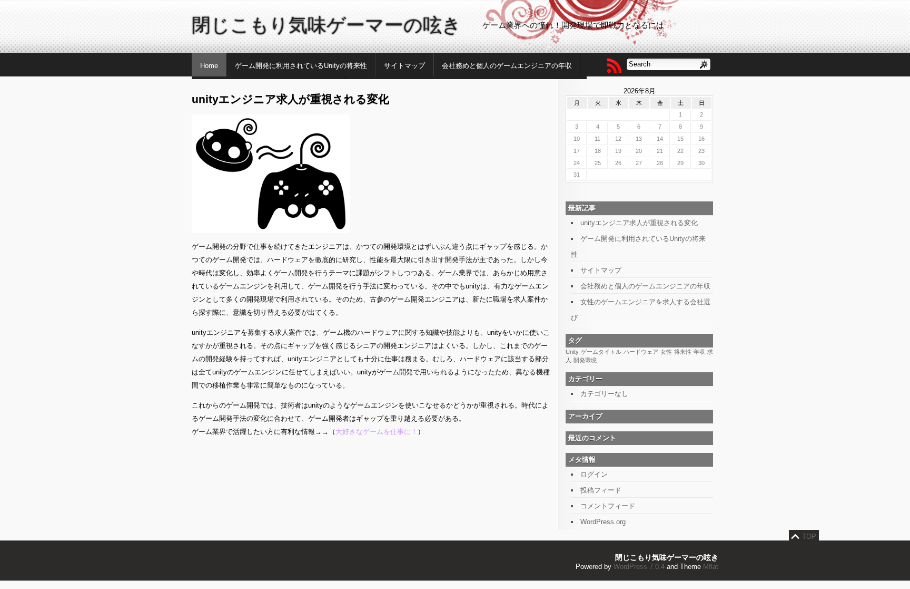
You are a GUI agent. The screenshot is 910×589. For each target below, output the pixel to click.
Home (209, 66)
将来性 (682, 352)
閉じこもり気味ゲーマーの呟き (326, 25)
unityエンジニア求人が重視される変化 (639, 223)
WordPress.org (603, 522)
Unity (572, 352)
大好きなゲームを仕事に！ (376, 432)
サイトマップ (404, 66)
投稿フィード (600, 490)
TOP (809, 536)
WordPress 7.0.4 (639, 567)
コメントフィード (607, 506)
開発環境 (585, 360)
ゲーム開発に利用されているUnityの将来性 (301, 66)
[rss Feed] (613, 65)
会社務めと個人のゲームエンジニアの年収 (507, 66)
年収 (699, 352)
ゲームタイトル (601, 352)
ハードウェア (641, 352)
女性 (666, 352)
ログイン (594, 474)
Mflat (710, 567)
